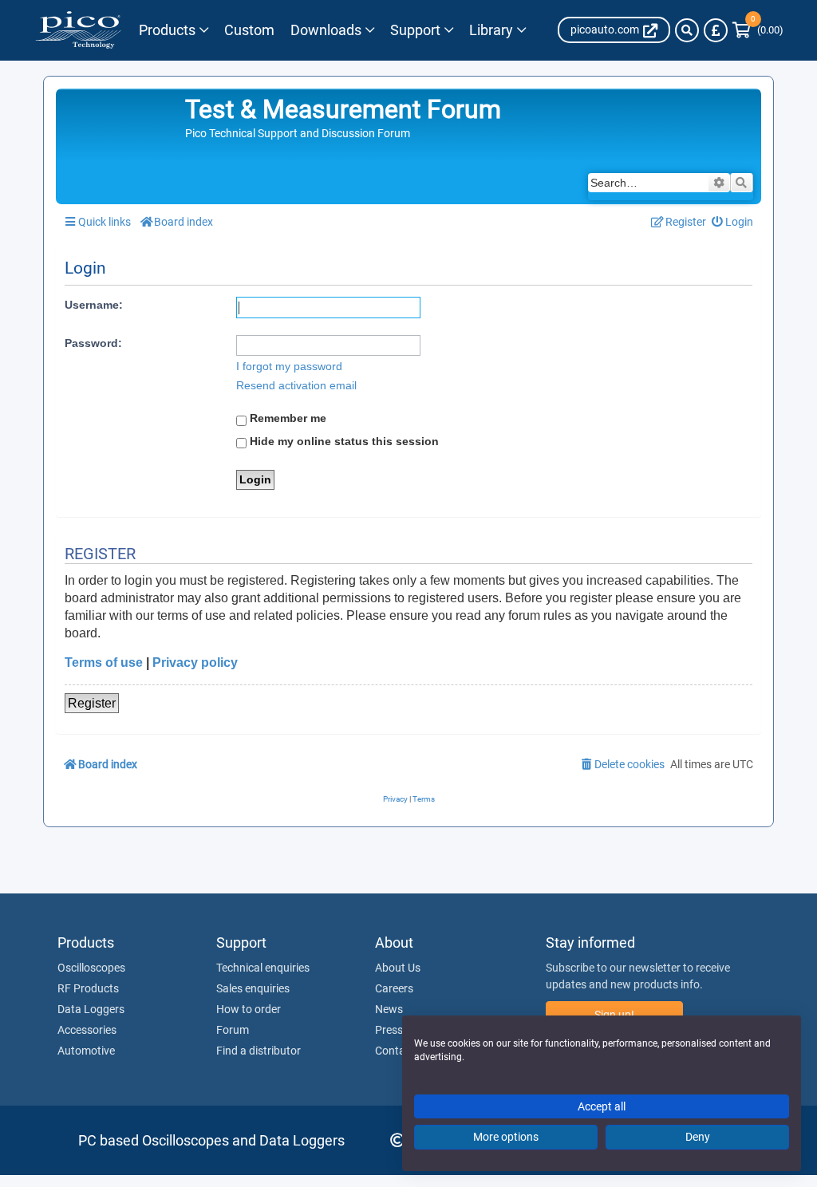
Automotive (86, 1050)
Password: (93, 343)
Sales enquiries (253, 988)
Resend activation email (296, 385)
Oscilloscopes (91, 967)
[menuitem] (733, 222)
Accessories (86, 1029)
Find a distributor (258, 1050)
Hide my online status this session (343, 441)
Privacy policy (195, 662)
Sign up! (614, 1014)
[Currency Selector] (716, 30)
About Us (397, 967)
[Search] (687, 30)
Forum (232, 1029)
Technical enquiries (263, 967)
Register (92, 703)
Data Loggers (90, 1009)
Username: (94, 304)
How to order (248, 1009)
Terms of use (104, 662)
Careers (394, 988)
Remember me (286, 418)
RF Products (88, 988)
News (389, 1009)
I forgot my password (289, 366)
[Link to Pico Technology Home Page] (78, 30)
